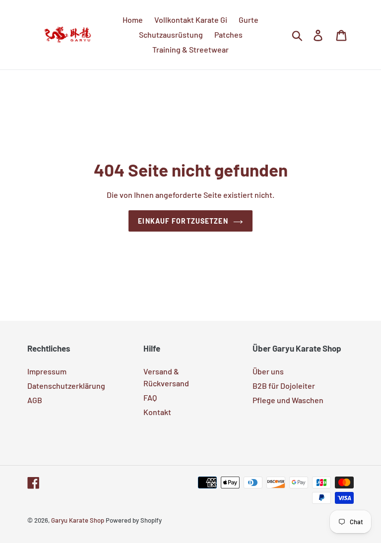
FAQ (150, 397)
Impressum (46, 371)
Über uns (268, 371)
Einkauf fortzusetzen (183, 221)
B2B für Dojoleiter (284, 385)
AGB (34, 400)
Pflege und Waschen (288, 400)
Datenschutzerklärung (66, 385)
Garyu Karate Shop (77, 520)
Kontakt (157, 412)
